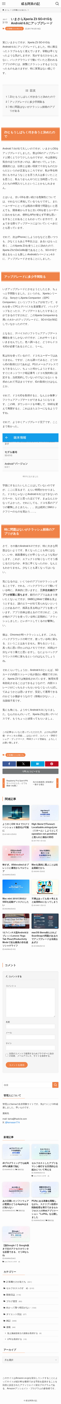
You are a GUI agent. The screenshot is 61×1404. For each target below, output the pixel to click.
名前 (8, 1021)
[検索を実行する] (55, 1085)
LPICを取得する (17, 1339)
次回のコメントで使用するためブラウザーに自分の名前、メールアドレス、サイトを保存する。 (31, 1054)
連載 (10, 1327)
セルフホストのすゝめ (20, 1288)
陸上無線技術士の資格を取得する (24, 1333)
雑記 (11, 1320)
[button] (9, 764)
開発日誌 (13, 1294)
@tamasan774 (12, 1122)
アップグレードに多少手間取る (27, 101)
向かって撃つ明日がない (21, 1307)
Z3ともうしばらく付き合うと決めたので (32, 96)
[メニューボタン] (4, 3)
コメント (11, 985)
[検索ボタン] (57, 3)
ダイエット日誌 (16, 1314)
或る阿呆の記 (30, 3)
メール (9, 1032)
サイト (9, 1043)
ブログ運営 (14, 1301)
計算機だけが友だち (14, 28)
